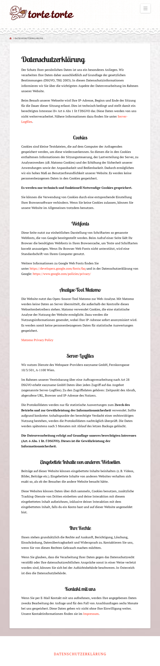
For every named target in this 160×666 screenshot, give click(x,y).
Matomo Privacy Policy (37, 340)
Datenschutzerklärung (80, 654)
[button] (145, 8)
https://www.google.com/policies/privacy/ (62, 274)
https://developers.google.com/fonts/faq (58, 268)
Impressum (91, 614)
